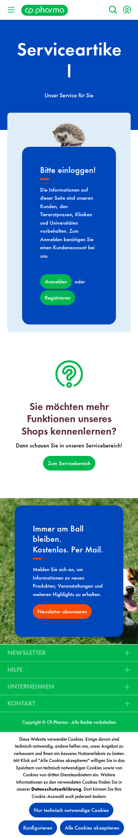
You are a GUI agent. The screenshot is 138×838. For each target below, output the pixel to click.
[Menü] (11, 10)
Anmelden (56, 281)
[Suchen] (113, 10)
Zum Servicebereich (69, 463)
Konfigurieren (37, 827)
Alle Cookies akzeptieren (92, 827)
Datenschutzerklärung (56, 789)
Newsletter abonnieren (62, 611)
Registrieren (57, 297)
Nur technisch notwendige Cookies (71, 810)
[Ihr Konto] (127, 10)
